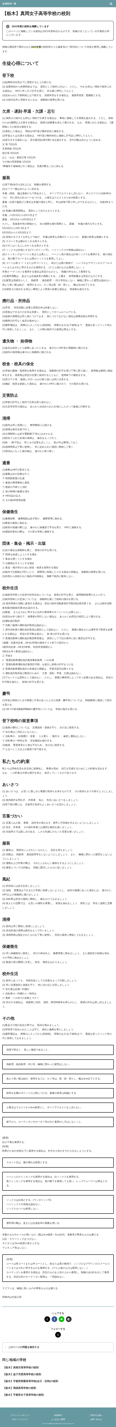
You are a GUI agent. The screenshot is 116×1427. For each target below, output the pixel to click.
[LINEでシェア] (61, 1319)
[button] (69, 1319)
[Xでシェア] (47, 1319)
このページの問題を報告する (23, 1347)
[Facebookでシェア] (54, 1319)
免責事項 (58, 1415)
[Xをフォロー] (58, 1335)
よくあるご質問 (58, 1419)
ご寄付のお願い (96, 1415)
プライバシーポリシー (20, 1415)
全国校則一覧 (9, 3)
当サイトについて (20, 1419)
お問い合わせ (96, 1419)
